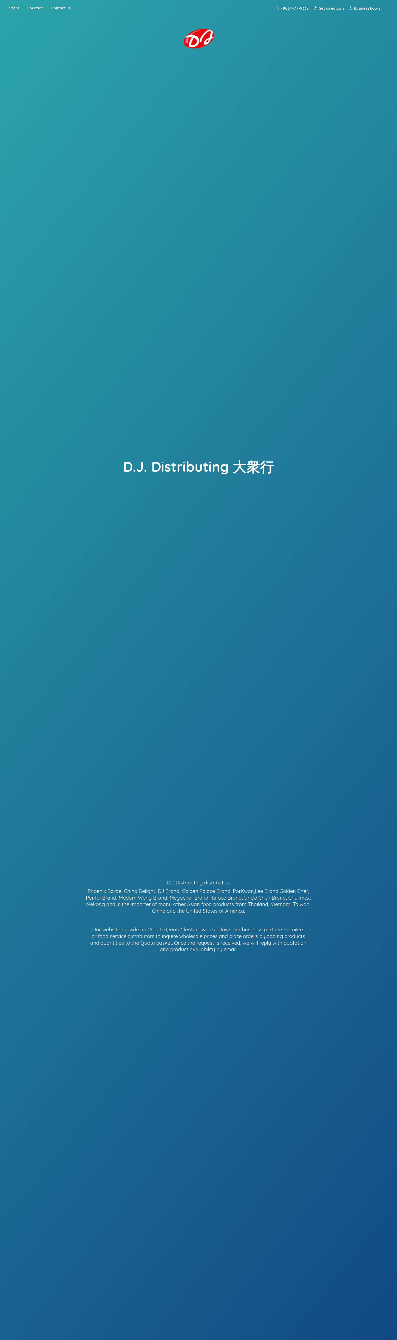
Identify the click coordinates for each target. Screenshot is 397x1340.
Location (35, 8)
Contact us (61, 8)
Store (14, 8)
